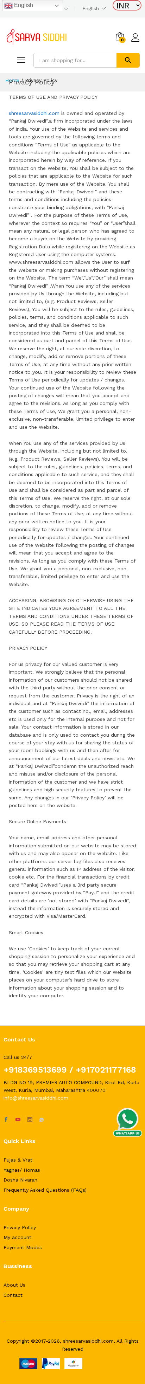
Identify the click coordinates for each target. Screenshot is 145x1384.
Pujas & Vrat (18, 1160)
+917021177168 (104, 1070)
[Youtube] (18, 1120)
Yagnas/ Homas (22, 1170)
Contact (13, 1295)
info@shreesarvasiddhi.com (36, 1098)
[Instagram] (30, 1120)
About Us (14, 1285)
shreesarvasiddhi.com (34, 113)
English (23, 5)
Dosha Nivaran (20, 1180)
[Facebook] (6, 1120)
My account (17, 1237)
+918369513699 (35, 1070)
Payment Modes (23, 1247)
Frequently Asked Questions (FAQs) (45, 1190)
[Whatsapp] (41, 1120)
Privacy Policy (20, 1227)
